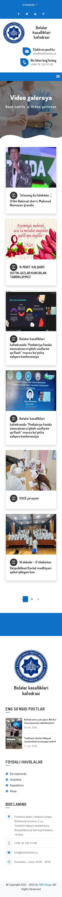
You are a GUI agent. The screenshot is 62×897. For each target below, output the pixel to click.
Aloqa (13, 791)
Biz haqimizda (17, 773)
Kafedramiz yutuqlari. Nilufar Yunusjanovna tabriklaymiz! (40, 721)
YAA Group (45, 884)
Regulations (16, 785)
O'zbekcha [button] (28, 4)
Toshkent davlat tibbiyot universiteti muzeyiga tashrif (40, 740)
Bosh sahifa (15, 107)
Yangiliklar (15, 779)
